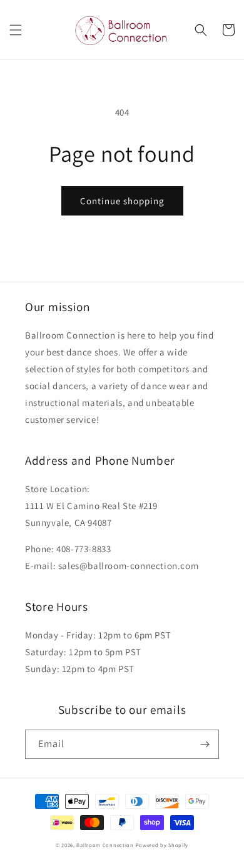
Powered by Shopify (162, 844)
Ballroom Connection (104, 844)
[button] (15, 30)
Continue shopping (122, 201)
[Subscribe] (204, 744)
